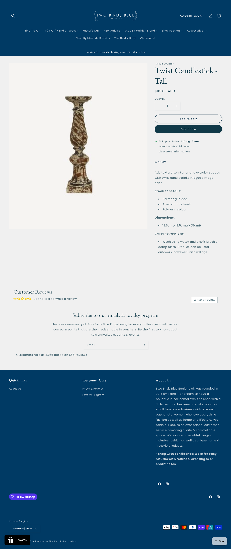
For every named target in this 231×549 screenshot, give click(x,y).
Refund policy (68, 541)
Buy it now (188, 129)
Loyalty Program (93, 395)
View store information (174, 151)
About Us (15, 389)
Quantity (160, 99)
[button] (13, 16)
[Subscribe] (144, 345)
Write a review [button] (204, 300)
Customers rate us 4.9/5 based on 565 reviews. (52, 355)
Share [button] (162, 161)
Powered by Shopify (46, 541)
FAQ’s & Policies (93, 389)
